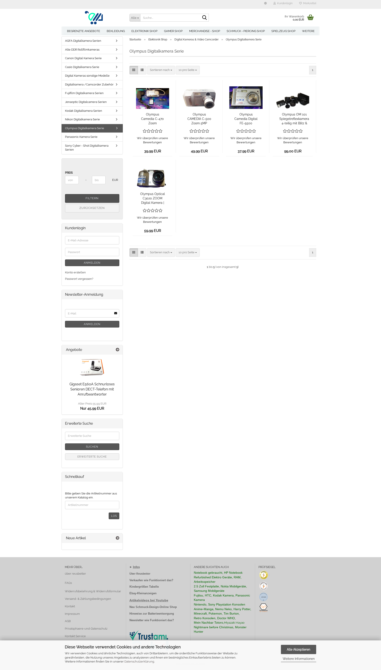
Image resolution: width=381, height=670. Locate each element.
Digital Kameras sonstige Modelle (87, 75)
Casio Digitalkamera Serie (82, 67)
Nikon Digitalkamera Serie (82, 119)
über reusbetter (75, 573)
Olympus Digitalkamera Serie (84, 128)
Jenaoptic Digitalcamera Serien (86, 102)
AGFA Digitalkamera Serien (83, 40)
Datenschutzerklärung (139, 661)
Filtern (92, 198)
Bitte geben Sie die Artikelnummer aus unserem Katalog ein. (91, 495)
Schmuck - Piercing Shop (246, 31)
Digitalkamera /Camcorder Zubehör (89, 84)
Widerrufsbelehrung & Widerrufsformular (93, 591)
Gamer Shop (173, 31)
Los (114, 515)
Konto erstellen (75, 272)
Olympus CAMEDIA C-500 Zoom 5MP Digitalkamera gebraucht (199, 119)
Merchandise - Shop (204, 31)
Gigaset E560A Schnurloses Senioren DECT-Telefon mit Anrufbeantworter (92, 389)
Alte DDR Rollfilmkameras (82, 49)
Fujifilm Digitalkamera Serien (84, 93)
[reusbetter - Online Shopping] (94, 17)
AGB (68, 621)
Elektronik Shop (144, 31)
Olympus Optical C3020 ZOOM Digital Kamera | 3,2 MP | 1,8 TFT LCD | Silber (152, 198)
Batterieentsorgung (161, 613)
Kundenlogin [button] (284, 3)
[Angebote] (117, 349)
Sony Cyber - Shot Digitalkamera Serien (86, 147)
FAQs (68, 583)
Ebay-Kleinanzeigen (143, 593)
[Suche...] (204, 18)
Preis (69, 172)
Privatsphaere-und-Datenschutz (86, 628)
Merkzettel (309, 3)
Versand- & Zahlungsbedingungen (88, 598)
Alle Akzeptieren (298, 649)
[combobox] (161, 70)
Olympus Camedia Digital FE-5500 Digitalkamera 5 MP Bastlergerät (246, 119)
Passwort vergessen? (79, 278)
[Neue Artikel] (117, 538)
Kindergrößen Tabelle (144, 586)
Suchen (92, 446)
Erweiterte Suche (92, 456)
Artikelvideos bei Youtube (148, 600)
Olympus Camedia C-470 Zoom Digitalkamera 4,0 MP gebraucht (152, 119)
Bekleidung (116, 31)
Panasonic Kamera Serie (81, 136)
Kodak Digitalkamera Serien (83, 110)
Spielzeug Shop (283, 31)
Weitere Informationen (299, 659)
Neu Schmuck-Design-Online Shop (153, 607)
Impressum (72, 613)
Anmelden (92, 262)
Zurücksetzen (92, 208)
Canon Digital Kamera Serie (83, 58)
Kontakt (70, 606)
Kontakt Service (75, 636)
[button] (265, 4)
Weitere (308, 31)
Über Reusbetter (139, 573)
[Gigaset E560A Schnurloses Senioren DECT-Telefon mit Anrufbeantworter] (92, 367)
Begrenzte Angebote (83, 31)
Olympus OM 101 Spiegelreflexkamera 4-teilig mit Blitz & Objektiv (294, 119)
